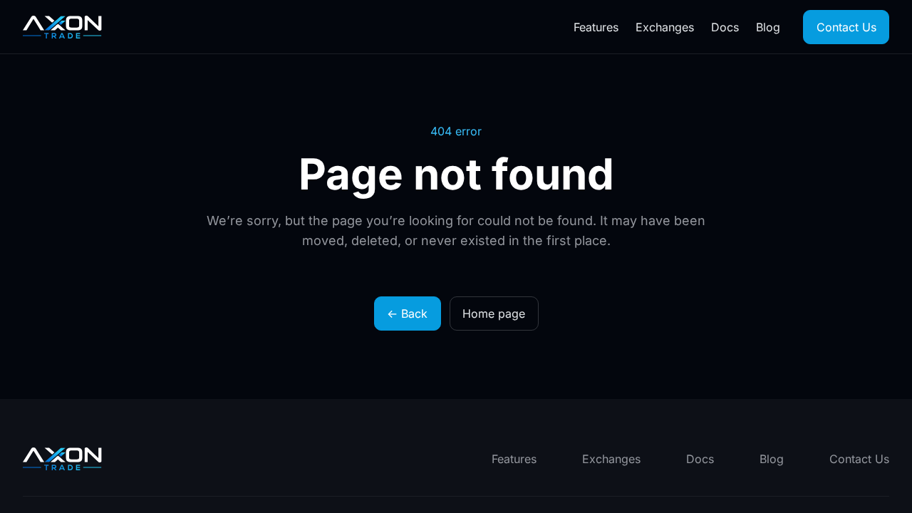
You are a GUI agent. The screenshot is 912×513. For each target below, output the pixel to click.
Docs (725, 27)
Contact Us (846, 27)
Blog (768, 27)
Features (596, 27)
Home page (493, 313)
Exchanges (665, 27)
